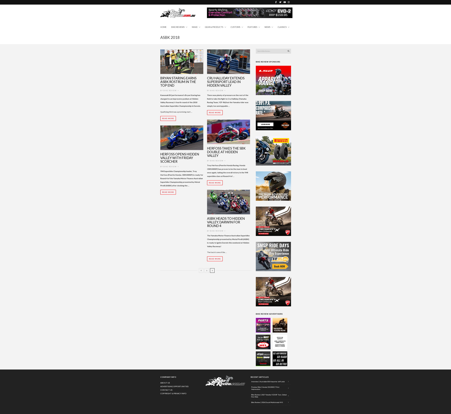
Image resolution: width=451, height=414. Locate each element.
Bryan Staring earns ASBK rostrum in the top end (178, 81)
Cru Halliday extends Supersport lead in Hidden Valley (226, 81)
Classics (282, 27)
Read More (168, 118)
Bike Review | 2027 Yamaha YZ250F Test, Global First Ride (269, 396)
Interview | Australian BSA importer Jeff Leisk (268, 382)
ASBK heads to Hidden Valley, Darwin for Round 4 (226, 222)
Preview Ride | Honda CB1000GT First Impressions (265, 388)
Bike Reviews (178, 27)
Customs (235, 27)
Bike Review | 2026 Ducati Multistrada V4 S (267, 402)
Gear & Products (214, 27)
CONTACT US (166, 390)
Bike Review (170, 90)
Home (163, 27)
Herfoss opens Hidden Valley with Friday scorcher (179, 157)
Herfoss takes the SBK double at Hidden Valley (226, 152)
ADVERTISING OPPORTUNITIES (174, 386)
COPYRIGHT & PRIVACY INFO (173, 393)
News (267, 27)
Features (252, 27)
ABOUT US (165, 383)
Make (195, 27)
